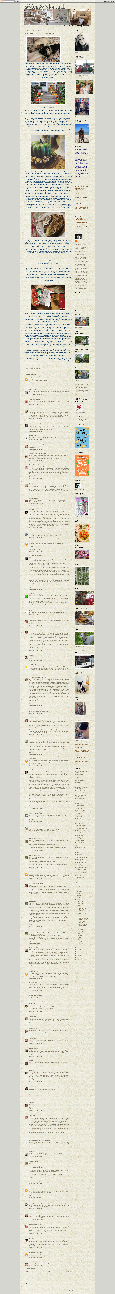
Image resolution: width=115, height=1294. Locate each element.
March (79, 941)
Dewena (30, 739)
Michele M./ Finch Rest (34, 813)
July (79, 933)
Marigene (31, 593)
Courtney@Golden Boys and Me (36, 453)
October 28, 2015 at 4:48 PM (35, 1233)
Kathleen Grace (32, 1028)
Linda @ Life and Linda (34, 1202)
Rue (30, 1085)
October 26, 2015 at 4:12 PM (35, 1056)
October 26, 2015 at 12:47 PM (35, 1043)
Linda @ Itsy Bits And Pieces (35, 1213)
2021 (78, 888)
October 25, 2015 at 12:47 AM (35, 418)
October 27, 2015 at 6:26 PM (35, 1156)
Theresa (31, 1016)
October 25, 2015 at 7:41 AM (35, 449)
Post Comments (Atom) (36, 1274)
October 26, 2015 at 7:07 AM (35, 1011)
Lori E (30, 1238)
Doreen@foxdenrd (33, 838)
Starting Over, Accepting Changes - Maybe (39, 444)
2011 (78, 953)
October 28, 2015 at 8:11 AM (35, 1197)
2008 (78, 959)
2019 (78, 891)
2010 (78, 955)
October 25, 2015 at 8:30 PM (35, 897)
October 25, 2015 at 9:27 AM (35, 537)
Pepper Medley (32, 971)
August (79, 931)
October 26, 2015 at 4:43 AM (35, 978)
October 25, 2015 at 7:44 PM (35, 834)
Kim (30, 610)
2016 (78, 897)
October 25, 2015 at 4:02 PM (35, 673)
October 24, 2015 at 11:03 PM (35, 385)
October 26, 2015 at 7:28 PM (35, 1098)
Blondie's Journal (81, 241)
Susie (30, 509)
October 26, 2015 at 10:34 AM (35, 1034)
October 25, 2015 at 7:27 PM (35, 821)
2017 (78, 895)
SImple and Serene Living (35, 423)
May (79, 937)
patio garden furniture (34, 995)
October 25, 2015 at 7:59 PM (35, 878)
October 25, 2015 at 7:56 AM (35, 478)
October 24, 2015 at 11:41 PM (35, 404)
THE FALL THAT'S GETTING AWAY (82, 914)
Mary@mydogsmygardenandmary (37, 677)
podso (30, 618)
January (80, 945)
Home (48, 1271)
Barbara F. (31, 389)
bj (29, 532)
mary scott (31, 758)
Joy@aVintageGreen (34, 399)
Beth (30, 655)
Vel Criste (31, 1038)
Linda (30, 1102)
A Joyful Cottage (33, 1262)
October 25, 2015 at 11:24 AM (35, 614)
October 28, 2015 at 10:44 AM (35, 1208)
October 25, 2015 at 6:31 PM (35, 734)
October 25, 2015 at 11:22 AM (35, 606)
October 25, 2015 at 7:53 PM (35, 850)
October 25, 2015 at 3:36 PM (35, 660)
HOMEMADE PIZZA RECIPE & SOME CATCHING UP (82, 926)
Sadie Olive (61, 1290)
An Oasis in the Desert (34, 1224)
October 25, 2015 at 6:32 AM (35, 431)
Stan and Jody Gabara (34, 1252)
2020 (78, 890)
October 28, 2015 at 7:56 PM (35, 1247)
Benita (30, 1070)
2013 (78, 949)
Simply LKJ (31, 541)
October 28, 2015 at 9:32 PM (35, 1257)
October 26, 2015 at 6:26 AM (35, 999)
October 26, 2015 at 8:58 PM (35, 1110)
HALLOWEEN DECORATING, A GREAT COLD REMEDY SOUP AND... (82, 909)
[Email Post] (44, 368)
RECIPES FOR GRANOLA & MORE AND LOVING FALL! (83, 918)
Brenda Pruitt (32, 1048)
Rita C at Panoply (33, 464)
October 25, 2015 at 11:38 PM (35, 943)
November (80, 903)
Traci (30, 1060)
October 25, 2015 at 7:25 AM (35, 439)
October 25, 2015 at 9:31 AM (35, 551)
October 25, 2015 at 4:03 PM (35, 705)
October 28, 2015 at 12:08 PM (35, 1219)
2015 (78, 899)
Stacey (30, 1151)
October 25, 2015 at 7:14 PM (35, 808)
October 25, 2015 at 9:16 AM (35, 527)
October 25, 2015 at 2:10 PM (35, 650)
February (80, 943)
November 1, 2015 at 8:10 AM (35, 1265)
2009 (78, 957)
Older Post (68, 1271)
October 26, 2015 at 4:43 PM (35, 1066)
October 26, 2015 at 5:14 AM (35, 990)
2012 (78, 951)
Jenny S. (31, 409)
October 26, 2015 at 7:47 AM (35, 1024)
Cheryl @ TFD (32, 947)
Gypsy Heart (32, 769)
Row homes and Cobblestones (36, 555)
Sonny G (31, 1003)
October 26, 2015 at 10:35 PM (35, 1147)
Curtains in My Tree (33, 826)
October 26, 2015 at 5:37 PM (35, 1081)
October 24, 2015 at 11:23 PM (35, 394)
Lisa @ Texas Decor (33, 664)
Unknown (31, 872)
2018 (78, 893)
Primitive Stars (32, 498)
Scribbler (31, 718)
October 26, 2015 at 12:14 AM (35, 967)
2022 (78, 886)
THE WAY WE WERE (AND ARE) (82, 922)
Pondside (31, 930)
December (80, 901)
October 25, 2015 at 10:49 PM (35, 926)
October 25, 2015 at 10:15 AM (35, 589)
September (80, 929)
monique (31, 377)
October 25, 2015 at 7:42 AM (35, 460)
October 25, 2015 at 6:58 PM (35, 754)
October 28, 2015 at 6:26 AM (35, 1183)
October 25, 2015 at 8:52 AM (35, 505)
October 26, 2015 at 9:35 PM (35, 1136)
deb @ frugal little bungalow (35, 709)
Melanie (30, 1115)
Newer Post (28, 1271)
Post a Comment (31, 1268)
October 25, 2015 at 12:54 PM (35, 625)
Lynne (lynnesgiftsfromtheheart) (36, 483)
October (80, 905)
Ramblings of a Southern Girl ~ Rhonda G (38, 1140)
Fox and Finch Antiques (34, 883)
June (79, 935)
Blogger (72, 1290)
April (79, 939)
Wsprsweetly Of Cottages (35, 630)
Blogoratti (31, 435)
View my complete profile (81, 288)
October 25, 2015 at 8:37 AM (35, 494)
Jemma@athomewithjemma (35, 1161)
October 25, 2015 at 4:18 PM (35, 713)
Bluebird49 (31, 901)
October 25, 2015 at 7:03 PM (35, 765)
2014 (78, 947)
